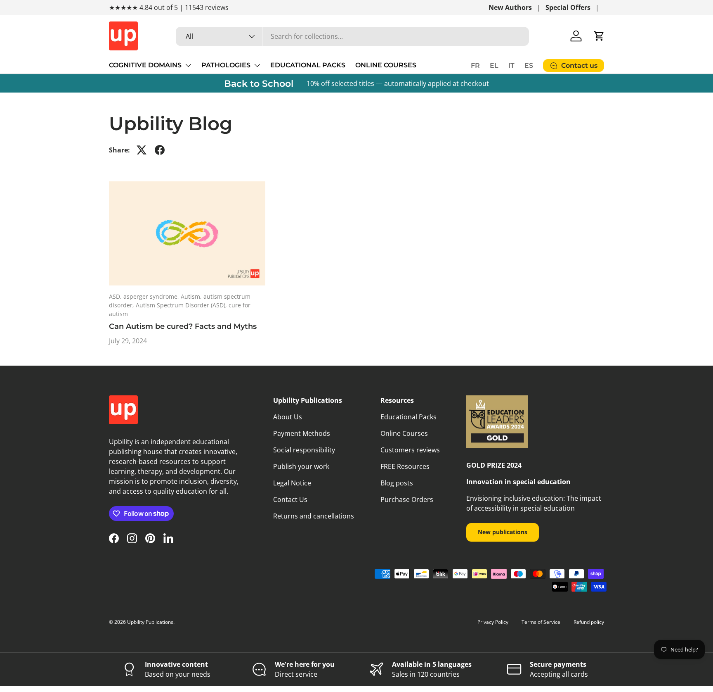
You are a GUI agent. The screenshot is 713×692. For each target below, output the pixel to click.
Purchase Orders (406, 499)
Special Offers (567, 7)
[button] (599, 36)
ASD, (116, 296)
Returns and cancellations (313, 516)
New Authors (510, 7)
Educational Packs (408, 416)
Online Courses (404, 433)
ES (528, 65)
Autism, (192, 296)
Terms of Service (541, 621)
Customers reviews (410, 449)
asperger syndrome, (152, 296)
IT (511, 65)
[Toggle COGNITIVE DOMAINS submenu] (188, 65)
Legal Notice (292, 482)
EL (494, 65)
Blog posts (396, 482)
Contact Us (290, 499)
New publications (502, 532)
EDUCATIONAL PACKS (307, 65)
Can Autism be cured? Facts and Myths (183, 326)
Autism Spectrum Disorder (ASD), (182, 305)
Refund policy (589, 621)
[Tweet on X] (141, 150)
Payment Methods (301, 433)
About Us (287, 416)
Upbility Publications (150, 621)
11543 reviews (207, 7)
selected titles (352, 83)
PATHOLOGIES (225, 65)
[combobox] (352, 36)
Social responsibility (304, 449)
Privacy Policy (492, 621)
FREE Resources (405, 466)
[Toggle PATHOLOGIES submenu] (257, 65)
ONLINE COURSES (385, 65)
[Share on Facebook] (160, 150)
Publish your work (301, 466)
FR (475, 65)
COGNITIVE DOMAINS (145, 65)
